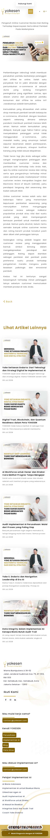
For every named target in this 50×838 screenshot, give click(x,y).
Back (8, 301)
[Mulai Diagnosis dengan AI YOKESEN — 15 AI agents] (25, 827)
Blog (5, 745)
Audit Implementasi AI (13, 796)
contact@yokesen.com (15, 720)
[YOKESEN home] (10, 11)
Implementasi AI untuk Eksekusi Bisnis (21, 788)
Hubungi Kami (25, 3)
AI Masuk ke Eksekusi (12, 804)
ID (44, 11)
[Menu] (30, 11)
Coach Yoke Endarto (12, 812)
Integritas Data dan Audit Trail (17, 808)
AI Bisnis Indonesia (11, 784)
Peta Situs (8, 750)
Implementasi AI (11, 740)
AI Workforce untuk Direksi (15, 800)
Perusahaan (9, 735)
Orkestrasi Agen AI (11, 792)
